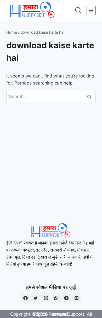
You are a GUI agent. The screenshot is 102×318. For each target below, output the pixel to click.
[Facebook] (25, 297)
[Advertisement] (51, 156)
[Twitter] (35, 297)
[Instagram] (45, 297)
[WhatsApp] (56, 297)
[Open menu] (91, 10)
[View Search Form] (78, 10)
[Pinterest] (76, 297)
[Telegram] (66, 297)
